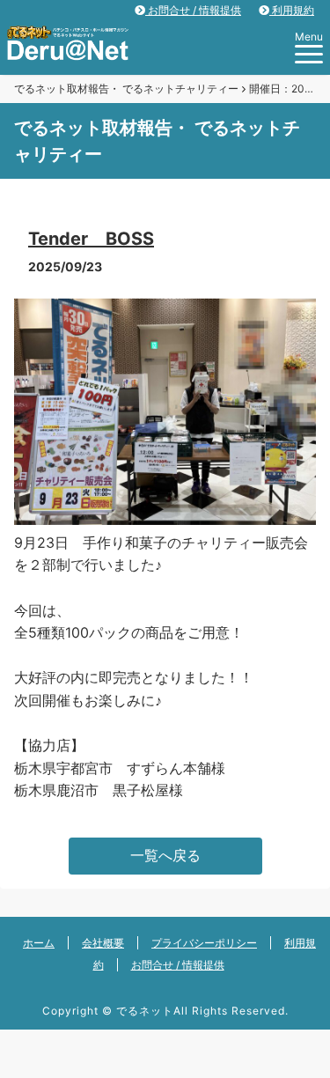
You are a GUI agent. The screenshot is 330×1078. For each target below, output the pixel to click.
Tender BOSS (91, 238)
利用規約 (291, 10)
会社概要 (103, 942)
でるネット (144, 1010)
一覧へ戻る (165, 855)
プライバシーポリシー (204, 942)
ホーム (39, 942)
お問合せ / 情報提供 (193, 10)
